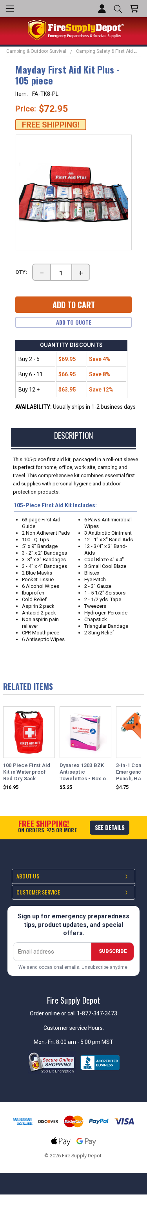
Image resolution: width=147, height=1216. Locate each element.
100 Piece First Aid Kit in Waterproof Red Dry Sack (27, 771)
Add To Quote (73, 322)
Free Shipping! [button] (51, 124)
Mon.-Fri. (45, 1042)
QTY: (21, 272)
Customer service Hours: (74, 1028)
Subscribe (113, 951)
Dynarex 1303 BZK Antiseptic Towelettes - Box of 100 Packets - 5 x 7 (84, 772)
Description (73, 435)
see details (110, 827)
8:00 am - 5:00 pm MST (84, 1042)
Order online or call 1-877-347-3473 (73, 1013)
